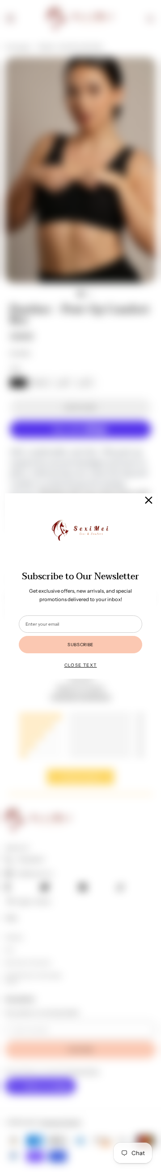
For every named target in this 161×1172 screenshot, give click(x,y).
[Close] (148, 500)
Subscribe (80, 644)
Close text (80, 665)
